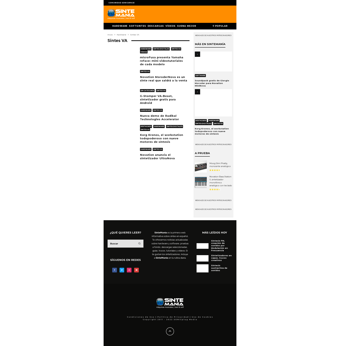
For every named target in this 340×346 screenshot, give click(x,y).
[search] (139, 244)
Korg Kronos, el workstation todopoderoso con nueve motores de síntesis (161, 138)
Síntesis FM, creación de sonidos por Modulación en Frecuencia (219, 246)
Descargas (156, 26)
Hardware (120, 26)
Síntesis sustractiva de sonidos (219, 267)
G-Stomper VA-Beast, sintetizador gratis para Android (158, 99)
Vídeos (170, 26)
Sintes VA (176, 49)
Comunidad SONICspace (122, 3)
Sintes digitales (161, 49)
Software (200, 76)
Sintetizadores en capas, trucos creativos (221, 258)
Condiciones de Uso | (142, 317)
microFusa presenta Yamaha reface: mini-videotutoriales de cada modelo (161, 61)
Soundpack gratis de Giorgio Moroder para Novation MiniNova (212, 83)
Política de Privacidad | (175, 317)
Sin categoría (147, 91)
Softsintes (137, 26)
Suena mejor (186, 26)
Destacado (146, 126)
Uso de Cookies (202, 317)
